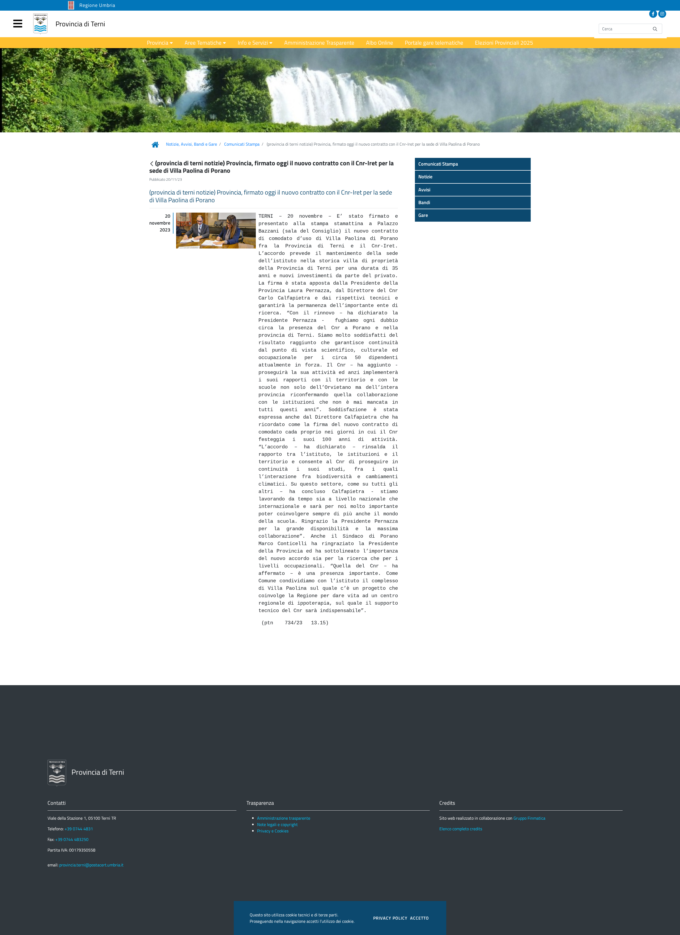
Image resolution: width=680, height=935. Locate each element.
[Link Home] (155, 144)
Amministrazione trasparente (283, 818)
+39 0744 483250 (71, 839)
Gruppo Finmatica (529, 818)
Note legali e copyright (277, 824)
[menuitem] (160, 42)
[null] (152, 163)
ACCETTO (419, 918)
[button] (473, 164)
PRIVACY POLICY (390, 918)
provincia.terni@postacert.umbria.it (91, 865)
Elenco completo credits (460, 829)
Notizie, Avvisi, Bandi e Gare (191, 144)
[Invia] (655, 28)
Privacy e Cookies (272, 831)
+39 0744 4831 (79, 829)
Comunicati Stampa (242, 144)
